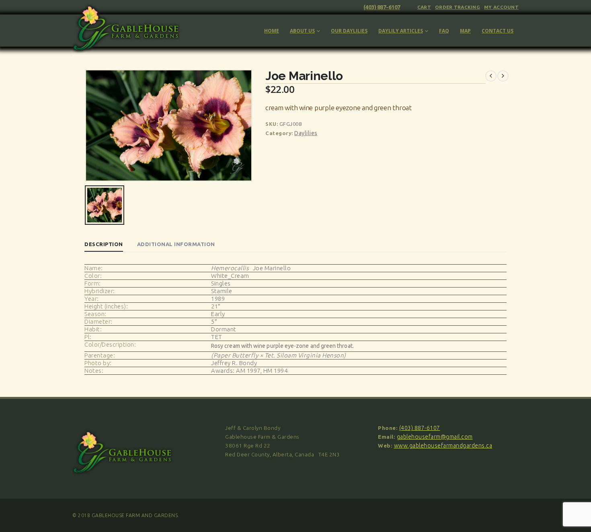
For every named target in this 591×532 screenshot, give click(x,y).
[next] (503, 76)
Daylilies (306, 133)
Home (271, 30)
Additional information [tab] (176, 244)
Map (465, 30)
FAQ (444, 30)
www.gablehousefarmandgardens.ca (443, 445)
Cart (424, 7)
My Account (501, 7)
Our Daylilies (349, 30)
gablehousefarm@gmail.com (435, 436)
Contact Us (497, 30)
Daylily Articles (400, 30)
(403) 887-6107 (381, 7)
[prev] (491, 76)
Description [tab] (103, 244)
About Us (302, 30)
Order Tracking (457, 7)
